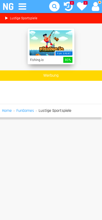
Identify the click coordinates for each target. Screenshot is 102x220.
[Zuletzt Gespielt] (68, 7)
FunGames (25, 110)
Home (7, 110)
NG (8, 7)
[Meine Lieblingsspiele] (82, 7)
